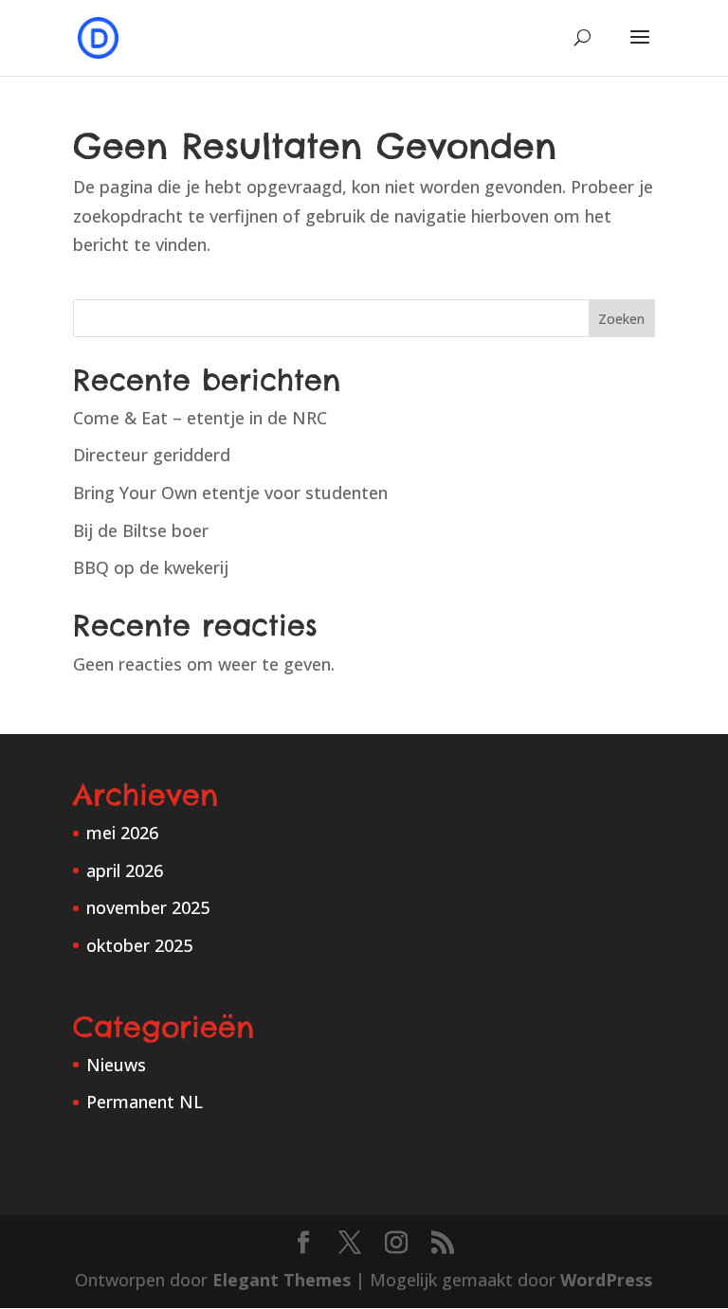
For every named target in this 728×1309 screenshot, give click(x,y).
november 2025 (147, 907)
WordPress (606, 1279)
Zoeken (621, 319)
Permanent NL (144, 1101)
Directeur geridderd (151, 454)
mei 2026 (122, 832)
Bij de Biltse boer (141, 530)
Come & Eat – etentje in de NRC (200, 417)
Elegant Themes (281, 1279)
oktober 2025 (139, 945)
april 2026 (124, 870)
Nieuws (116, 1064)
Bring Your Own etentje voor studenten (230, 492)
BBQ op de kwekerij (150, 567)
